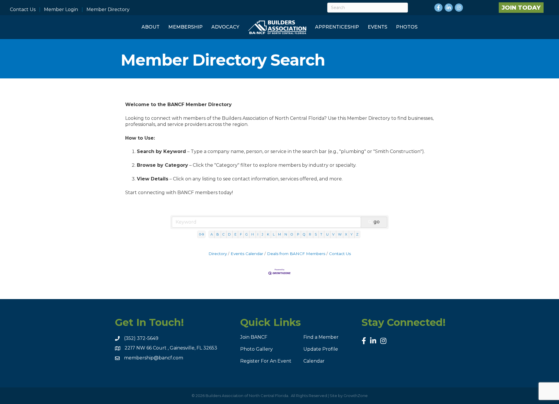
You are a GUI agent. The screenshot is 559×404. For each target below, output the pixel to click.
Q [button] (304, 234)
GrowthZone (356, 395)
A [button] (211, 234)
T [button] (321, 234)
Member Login (61, 9)
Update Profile (320, 349)
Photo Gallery (256, 349)
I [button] (257, 234)
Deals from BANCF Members (296, 253)
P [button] (298, 234)
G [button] (246, 234)
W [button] (340, 234)
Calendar (314, 361)
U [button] (327, 234)
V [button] (333, 234)
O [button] (292, 234)
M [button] (279, 234)
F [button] (241, 234)
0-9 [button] (201, 234)
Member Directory (108, 9)
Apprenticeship (337, 27)
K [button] (268, 234)
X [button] (346, 234)
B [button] (217, 234)
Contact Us (23, 9)
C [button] (223, 234)
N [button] (285, 234)
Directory (217, 253)
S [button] (316, 234)
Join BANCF (253, 337)
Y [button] (352, 234)
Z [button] (357, 234)
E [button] (235, 234)
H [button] (252, 234)
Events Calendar (247, 253)
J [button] (262, 234)
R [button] (310, 234)
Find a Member (321, 337)
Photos (407, 27)
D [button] (229, 234)
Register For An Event (265, 361)
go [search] (377, 221)
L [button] (274, 234)
